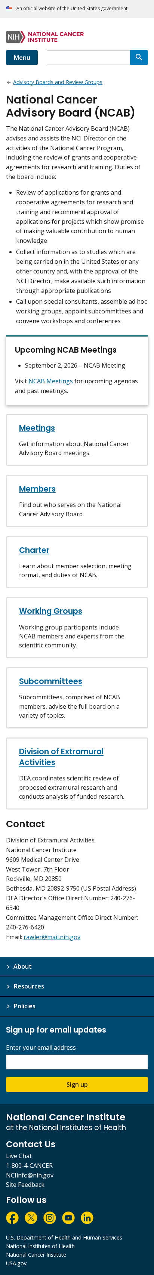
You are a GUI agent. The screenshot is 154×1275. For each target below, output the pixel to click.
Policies (24, 1006)
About (22, 966)
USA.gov (16, 1263)
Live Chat (19, 1156)
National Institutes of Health (40, 1246)
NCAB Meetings (50, 381)
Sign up (77, 1084)
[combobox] (88, 57)
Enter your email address (41, 1048)
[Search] (139, 57)
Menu (21, 57)
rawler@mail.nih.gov (52, 937)
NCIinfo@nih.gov (29, 1175)
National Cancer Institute (36, 1254)
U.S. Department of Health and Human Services (64, 1237)
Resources (28, 986)
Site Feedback (25, 1184)
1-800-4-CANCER (29, 1165)
